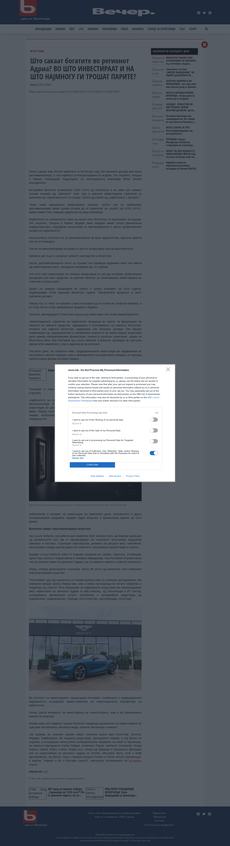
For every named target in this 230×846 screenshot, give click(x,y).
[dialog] (115, 423)
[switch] (154, 420)
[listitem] (115, 412)
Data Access (115, 476)
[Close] (169, 370)
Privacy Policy (133, 476)
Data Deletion (97, 476)
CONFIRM (92, 465)
